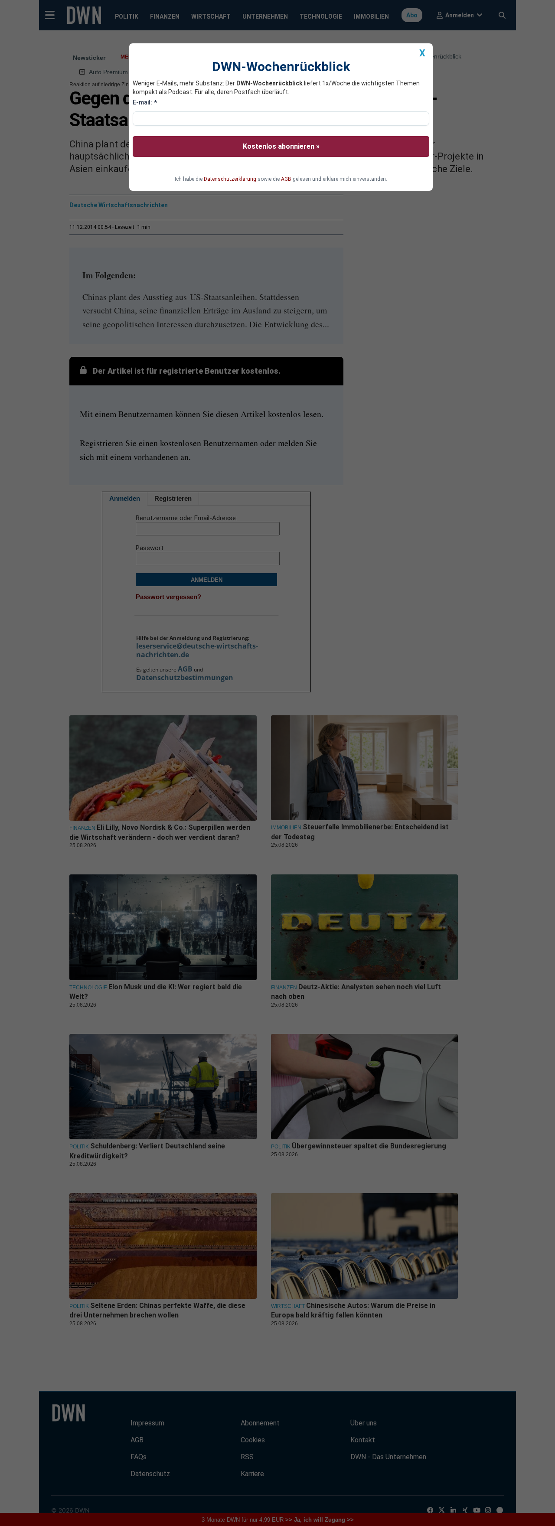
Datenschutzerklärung (230, 179)
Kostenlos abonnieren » (281, 146)
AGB (286, 179)
